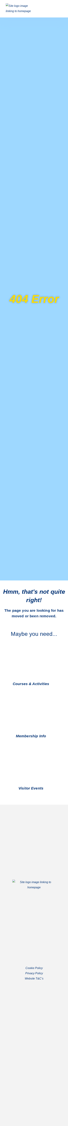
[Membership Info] (50, 736)
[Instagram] (37, 1057)
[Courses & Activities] (53, 684)
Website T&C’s (34, 978)
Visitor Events (30, 788)
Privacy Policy (34, 973)
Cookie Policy (34, 968)
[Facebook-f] (30, 1057)
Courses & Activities (31, 684)
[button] (59, 8)
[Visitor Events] (47, 788)
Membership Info (31, 736)
